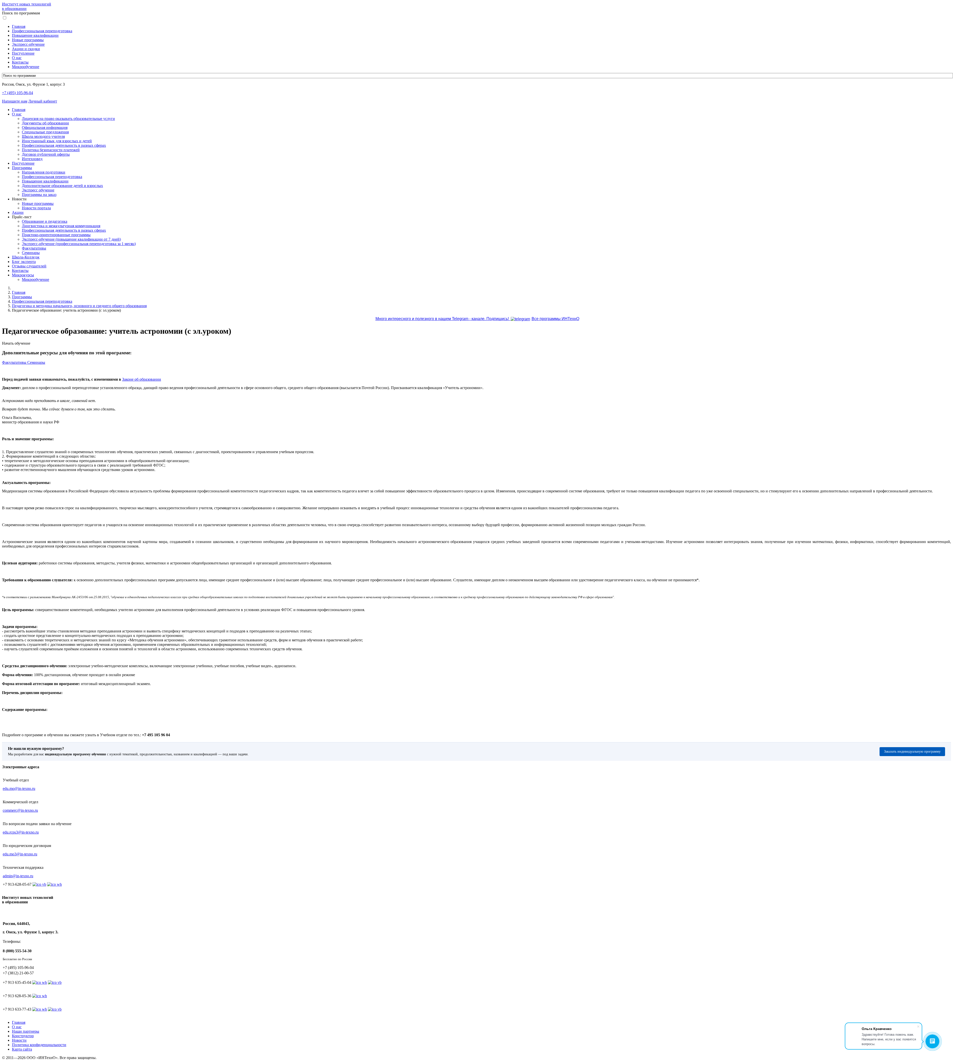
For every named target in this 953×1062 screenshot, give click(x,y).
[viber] (55, 982)
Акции (18, 212)
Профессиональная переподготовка (42, 31)
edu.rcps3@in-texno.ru (21, 832)
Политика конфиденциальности (39, 1045)
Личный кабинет (42, 101)
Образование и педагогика (44, 221)
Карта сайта (22, 1049)
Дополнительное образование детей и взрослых (62, 185)
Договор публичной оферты (46, 154)
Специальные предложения (45, 132)
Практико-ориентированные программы (56, 235)
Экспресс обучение (38, 190)
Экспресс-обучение (28, 44)
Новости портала (36, 208)
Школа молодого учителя (43, 136)
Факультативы (34, 248)
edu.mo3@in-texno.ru (20, 854)
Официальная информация (45, 127)
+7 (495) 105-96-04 (17, 93)
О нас (17, 58)
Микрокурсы (23, 275)
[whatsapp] (39, 982)
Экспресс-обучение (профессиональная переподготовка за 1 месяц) (79, 244)
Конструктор (23, 1036)
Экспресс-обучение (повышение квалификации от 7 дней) (71, 239)
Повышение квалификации (35, 35)
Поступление (23, 53)
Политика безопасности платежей (51, 150)
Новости (19, 1040)
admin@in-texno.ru (18, 876)
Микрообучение (25, 67)
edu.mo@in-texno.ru (19, 788)
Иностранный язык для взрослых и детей (57, 141)
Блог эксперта (24, 261)
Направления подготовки (43, 172)
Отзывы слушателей (29, 266)
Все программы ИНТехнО (555, 319)
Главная (18, 26)
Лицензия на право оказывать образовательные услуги (68, 118)
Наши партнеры (25, 1031)
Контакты (20, 62)
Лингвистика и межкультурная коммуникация (61, 226)
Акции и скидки (26, 49)
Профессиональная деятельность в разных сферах (64, 145)
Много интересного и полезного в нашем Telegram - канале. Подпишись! (443, 319)
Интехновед (32, 159)
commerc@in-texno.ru (20, 810)
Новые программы (28, 40)
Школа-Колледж (25, 257)
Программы (22, 168)
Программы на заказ (39, 194)
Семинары (31, 253)
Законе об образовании (141, 379)
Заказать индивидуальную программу (912, 751)
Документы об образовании (45, 123)
